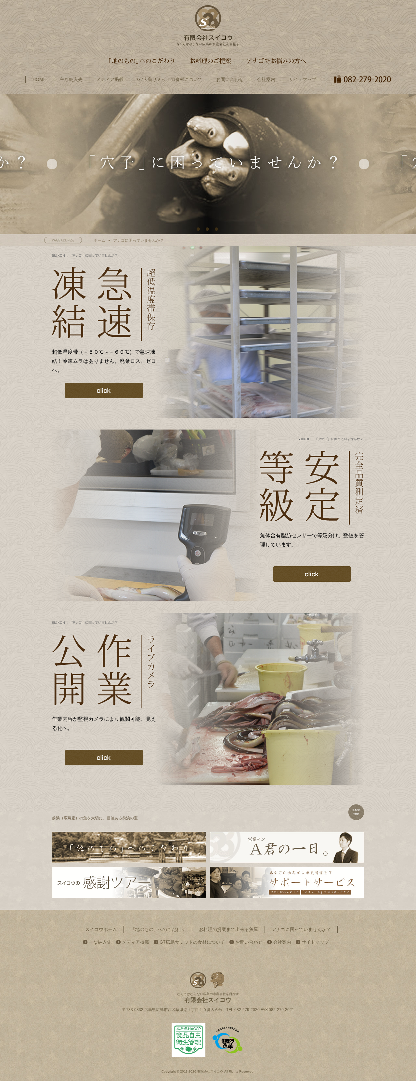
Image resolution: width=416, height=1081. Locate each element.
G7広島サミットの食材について (192, 942)
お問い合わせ (249, 942)
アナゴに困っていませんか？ (301, 929)
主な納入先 (100, 942)
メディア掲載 (135, 942)
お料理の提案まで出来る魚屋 (228, 929)
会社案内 (282, 942)
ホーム (99, 240)
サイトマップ (315, 942)
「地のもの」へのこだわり (158, 929)
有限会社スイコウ (210, 1071)
